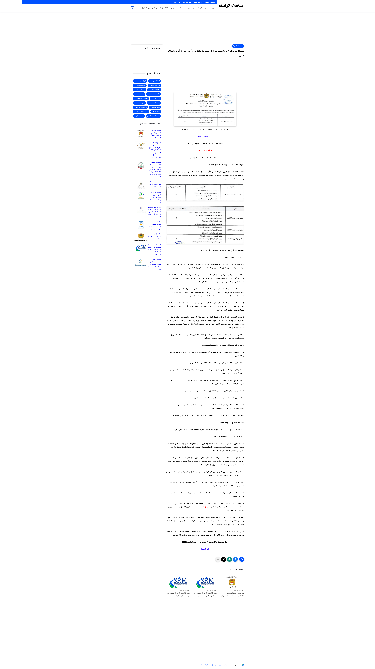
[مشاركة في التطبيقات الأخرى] (217, 559)
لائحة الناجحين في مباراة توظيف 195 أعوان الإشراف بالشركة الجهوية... (178, 595)
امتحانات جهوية (141, 85)
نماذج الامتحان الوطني (153, 116)
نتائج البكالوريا (156, 107)
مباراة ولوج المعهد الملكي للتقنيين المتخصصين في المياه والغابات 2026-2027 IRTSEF (155, 197)
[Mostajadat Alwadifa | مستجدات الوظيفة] (231, 6)
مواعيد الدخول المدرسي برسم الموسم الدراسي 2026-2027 (154, 184)
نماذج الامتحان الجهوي (141, 111)
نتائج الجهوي (156, 111)
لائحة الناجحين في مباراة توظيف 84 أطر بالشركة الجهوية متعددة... (205, 595)
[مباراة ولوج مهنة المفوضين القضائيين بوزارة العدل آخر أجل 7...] (232, 582)
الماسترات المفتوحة (209, 2)
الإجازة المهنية (142, 81)
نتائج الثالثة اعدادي (141, 107)
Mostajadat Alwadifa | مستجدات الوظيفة (214, 665)
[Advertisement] (187, 29)
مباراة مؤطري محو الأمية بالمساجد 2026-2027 (154, 236)
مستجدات (182, 8)
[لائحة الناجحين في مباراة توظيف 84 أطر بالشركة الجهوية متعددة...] (205, 582)
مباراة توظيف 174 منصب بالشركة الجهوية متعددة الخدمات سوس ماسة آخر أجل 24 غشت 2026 (154, 264)
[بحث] (132, 7)
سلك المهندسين (155, 94)
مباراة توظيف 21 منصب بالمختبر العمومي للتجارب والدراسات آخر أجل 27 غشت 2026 (154, 225)
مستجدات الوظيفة (203, 8)
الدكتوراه (144, 8)
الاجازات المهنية (198, 2)
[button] (235, 559)
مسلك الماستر (156, 103)
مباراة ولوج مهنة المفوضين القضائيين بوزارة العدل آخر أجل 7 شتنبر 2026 (155, 134)
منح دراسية (177, 2)
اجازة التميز (165, 8)
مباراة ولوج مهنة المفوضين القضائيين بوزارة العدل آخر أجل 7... (232, 595)
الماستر (158, 8)
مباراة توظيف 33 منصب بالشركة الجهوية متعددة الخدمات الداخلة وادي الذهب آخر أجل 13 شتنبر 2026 (154, 212)
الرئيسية (212, 8)
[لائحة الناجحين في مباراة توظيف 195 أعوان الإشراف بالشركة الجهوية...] (178, 582)
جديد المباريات (191, 8)
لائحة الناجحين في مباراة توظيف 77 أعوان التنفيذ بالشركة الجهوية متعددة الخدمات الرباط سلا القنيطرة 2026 (154, 250)
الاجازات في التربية (186, 2)
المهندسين (151, 8)
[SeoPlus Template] (243, 665)
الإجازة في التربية (155, 85)
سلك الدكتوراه (141, 89)
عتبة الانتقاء (141, 94)
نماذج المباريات (139, 116)
